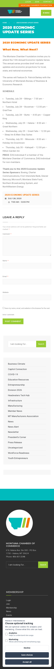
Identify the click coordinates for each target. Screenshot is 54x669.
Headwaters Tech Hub (18, 395)
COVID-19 (13, 374)
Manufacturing (15, 405)
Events (9, 615)
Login (28, 2)
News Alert (13, 426)
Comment (7, 234)
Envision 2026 (15, 390)
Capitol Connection (17, 369)
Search (41, 344)
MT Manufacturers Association (23, 416)
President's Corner (17, 437)
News (11, 421)
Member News (15, 411)
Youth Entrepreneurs (18, 458)
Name (5, 261)
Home (5, 23)
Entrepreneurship (16, 384)
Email (5, 276)
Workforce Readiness (18, 453)
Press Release (15, 442)
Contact (47, 2)
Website (6, 292)
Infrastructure (15, 400)
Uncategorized (15, 447)
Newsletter (13, 432)
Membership (11, 608)
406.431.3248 (19, 557)
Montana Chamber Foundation (36, 5)
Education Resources (18, 379)
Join (37, 2)
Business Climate (16, 364)
